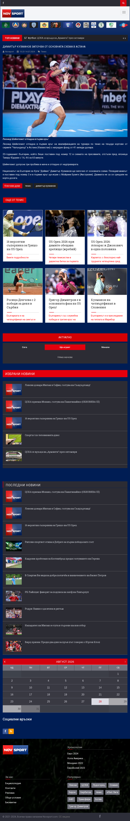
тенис (28, 186)
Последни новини (23, 485)
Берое (72, 792)
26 (65, 701)
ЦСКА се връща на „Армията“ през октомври (60, 38)
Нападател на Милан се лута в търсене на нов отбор (55, 625)
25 (48, 701)
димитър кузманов (46, 186)
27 (82, 701)
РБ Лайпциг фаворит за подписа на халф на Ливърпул (57, 592)
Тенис (43, 51)
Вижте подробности (18, 257)
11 (48, 687)
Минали (105, 347)
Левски (73, 785)
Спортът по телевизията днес (42, 435)
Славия (114, 785)
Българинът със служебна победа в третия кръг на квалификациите (63, 319)
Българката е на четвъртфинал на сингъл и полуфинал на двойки (21, 319)
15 (118, 687)
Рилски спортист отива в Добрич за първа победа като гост (59, 541)
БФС (71, 799)
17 (30, 694)
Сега (24, 347)
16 (11, 694)
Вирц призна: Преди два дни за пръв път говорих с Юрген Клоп (62, 642)
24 (30, 701)
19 (65, 694)
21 (100, 694)
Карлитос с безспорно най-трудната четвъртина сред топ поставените (106, 261)
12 (65, 687)
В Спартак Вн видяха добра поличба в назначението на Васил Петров (65, 575)
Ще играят (65, 347)
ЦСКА (85, 785)
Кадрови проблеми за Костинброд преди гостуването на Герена (62, 558)
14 (100, 687)
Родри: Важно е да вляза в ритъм (44, 608)
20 (82, 694)
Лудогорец (99, 785)
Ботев (98, 799)
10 (30, 687)
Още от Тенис (15, 200)
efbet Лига (112, 792)
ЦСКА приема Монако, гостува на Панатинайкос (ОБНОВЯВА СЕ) (62, 401)
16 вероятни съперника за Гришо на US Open (51, 418)
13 (82, 687)
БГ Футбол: (30, 38)
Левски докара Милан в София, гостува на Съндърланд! (57, 385)
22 (118, 694)
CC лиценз (64, 816)
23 (11, 701)
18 (48, 694)
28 (100, 701)
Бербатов (86, 792)
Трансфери (84, 799)
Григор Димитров (78, 806)
